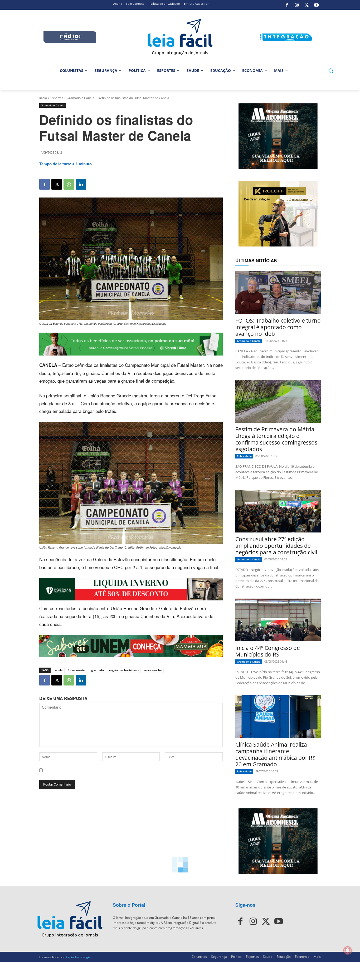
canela (58, 670)
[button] (330, 70)
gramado (97, 670)
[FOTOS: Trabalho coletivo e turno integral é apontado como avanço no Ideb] (278, 292)
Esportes (56, 98)
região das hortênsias (124, 670)
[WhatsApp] (69, 184)
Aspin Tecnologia (78, 957)
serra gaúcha (153, 670)
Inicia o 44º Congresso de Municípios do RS (267, 651)
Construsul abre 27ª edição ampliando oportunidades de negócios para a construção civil (276, 545)
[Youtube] (316, 5)
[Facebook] (287, 5)
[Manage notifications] (347, 950)
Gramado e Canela (80, 98)
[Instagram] (297, 5)
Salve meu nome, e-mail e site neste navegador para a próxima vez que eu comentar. (117, 774)
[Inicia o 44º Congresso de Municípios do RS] (278, 620)
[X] (306, 5)
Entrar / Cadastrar (196, 4)
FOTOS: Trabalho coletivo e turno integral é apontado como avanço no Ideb (278, 327)
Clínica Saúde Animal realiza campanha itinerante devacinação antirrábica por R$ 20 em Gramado (275, 754)
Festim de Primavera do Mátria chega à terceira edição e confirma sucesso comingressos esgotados (276, 439)
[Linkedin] (81, 184)
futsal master (77, 670)
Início (43, 98)
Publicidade (244, 456)
